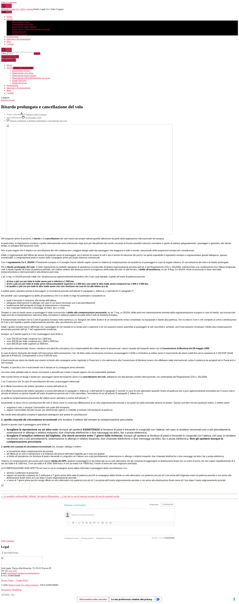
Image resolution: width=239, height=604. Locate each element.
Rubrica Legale (8, 100)
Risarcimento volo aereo (22, 24)
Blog (9, 41)
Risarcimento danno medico (24, 27)
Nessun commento (38, 121)
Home (9, 17)
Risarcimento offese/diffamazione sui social (31, 29)
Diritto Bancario (19, 31)
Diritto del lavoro (19, 34)
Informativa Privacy (11, 553)
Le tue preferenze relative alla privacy (131, 599)
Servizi (10, 19)
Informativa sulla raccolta (93, 599)
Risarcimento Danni (21, 22)
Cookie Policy (22, 580)
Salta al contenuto (9, 2)
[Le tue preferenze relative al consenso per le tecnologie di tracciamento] (234, 599)
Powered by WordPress (11, 590)
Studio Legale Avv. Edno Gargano (23, 585)
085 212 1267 (11, 571)
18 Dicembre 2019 (33, 117)
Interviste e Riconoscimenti (18, 39)
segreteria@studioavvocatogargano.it (23, 573)
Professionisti (12, 36)
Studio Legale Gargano (36, 114)
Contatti (10, 44)
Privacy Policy (7, 580)
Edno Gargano (7, 541)
